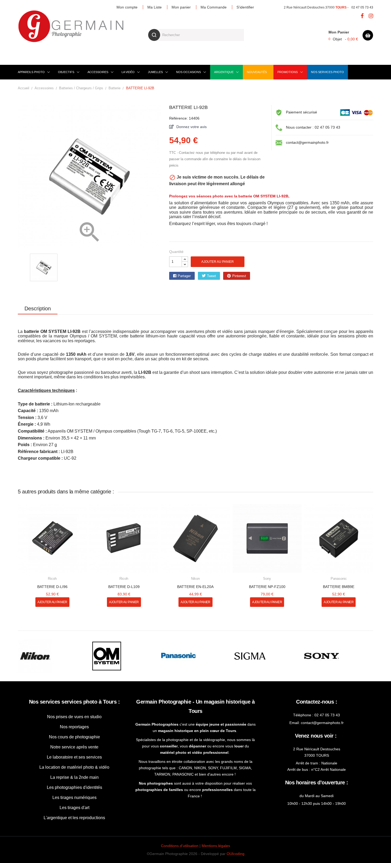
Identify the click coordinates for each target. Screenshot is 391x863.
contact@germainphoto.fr (307, 142)
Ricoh (52, 578)
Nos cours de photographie (74, 737)
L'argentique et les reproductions (74, 817)
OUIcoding (235, 854)
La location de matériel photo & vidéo (74, 767)
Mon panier (181, 7)
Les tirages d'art (74, 807)
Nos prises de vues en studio (74, 716)
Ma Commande (214, 7)
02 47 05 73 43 (362, 7)
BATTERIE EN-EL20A (195, 587)
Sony (267, 578)
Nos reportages (74, 727)
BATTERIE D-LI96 (52, 587)
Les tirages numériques (74, 797)
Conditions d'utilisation (179, 846)
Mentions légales (216, 846)
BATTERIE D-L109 (124, 587)
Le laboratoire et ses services (74, 757)
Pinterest (239, 276)
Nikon (195, 578)
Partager (184, 276)
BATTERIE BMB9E (338, 587)
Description (37, 308)
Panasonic (339, 578)
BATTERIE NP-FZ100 (267, 587)
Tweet (211, 276)
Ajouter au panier (217, 262)
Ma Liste (154, 7)
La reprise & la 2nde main (74, 777)
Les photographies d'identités (74, 787)
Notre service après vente (74, 747)
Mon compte (127, 7)
